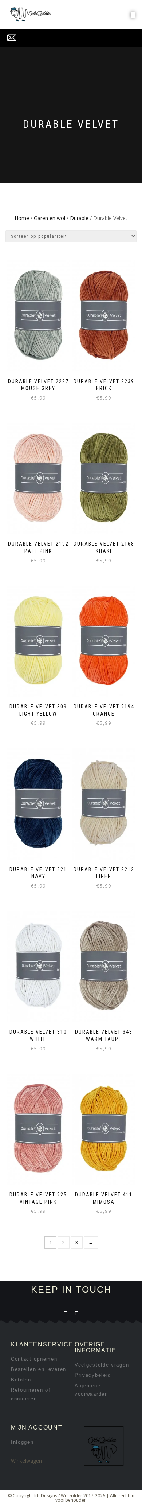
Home (22, 218)
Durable (79, 218)
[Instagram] (76, 1313)
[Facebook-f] (65, 1313)
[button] (133, 15)
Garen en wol (49, 218)
